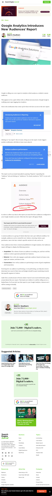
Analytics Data (39, 452)
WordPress (21, 452)
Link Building (39, 438)
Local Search (39, 440)
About (37, 475)
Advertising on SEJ (23, 472)
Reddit (37, 455)
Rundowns (3, 475)
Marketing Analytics (6, 288)
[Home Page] (12, 2)
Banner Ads (21, 477)
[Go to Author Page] (3, 35)
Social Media (22, 447)
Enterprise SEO (39, 447)
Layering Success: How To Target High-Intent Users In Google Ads (8, 365)
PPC (37, 450)
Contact (38, 477)
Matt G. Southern (13, 35)
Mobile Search (39, 443)
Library (3, 477)
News (14, 288)
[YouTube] (9, 453)
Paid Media (21, 443)
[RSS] (2, 459)
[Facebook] (12, 453)
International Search (40, 445)
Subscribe (38, 472)
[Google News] (2, 453)
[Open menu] (2, 2)
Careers (38, 479)
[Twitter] (2, 456)
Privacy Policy (39, 482)
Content (20, 445)
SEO (20, 440)
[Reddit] (12, 456)
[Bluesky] (5, 456)
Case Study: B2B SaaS (24, 475)
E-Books (3, 479)
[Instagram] (9, 456)
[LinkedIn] (5, 453)
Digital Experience (23, 450)
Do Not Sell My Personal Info (42, 484)
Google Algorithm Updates (7, 484)
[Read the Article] (8, 358)
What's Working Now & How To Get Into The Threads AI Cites (25, 422)
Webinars (3, 472)
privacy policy (33, 344)
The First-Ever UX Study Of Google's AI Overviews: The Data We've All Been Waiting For (43, 366)
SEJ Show (3, 482)
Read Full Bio (7, 312)
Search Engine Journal (30, 308)
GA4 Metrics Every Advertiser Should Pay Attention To (25, 365)
